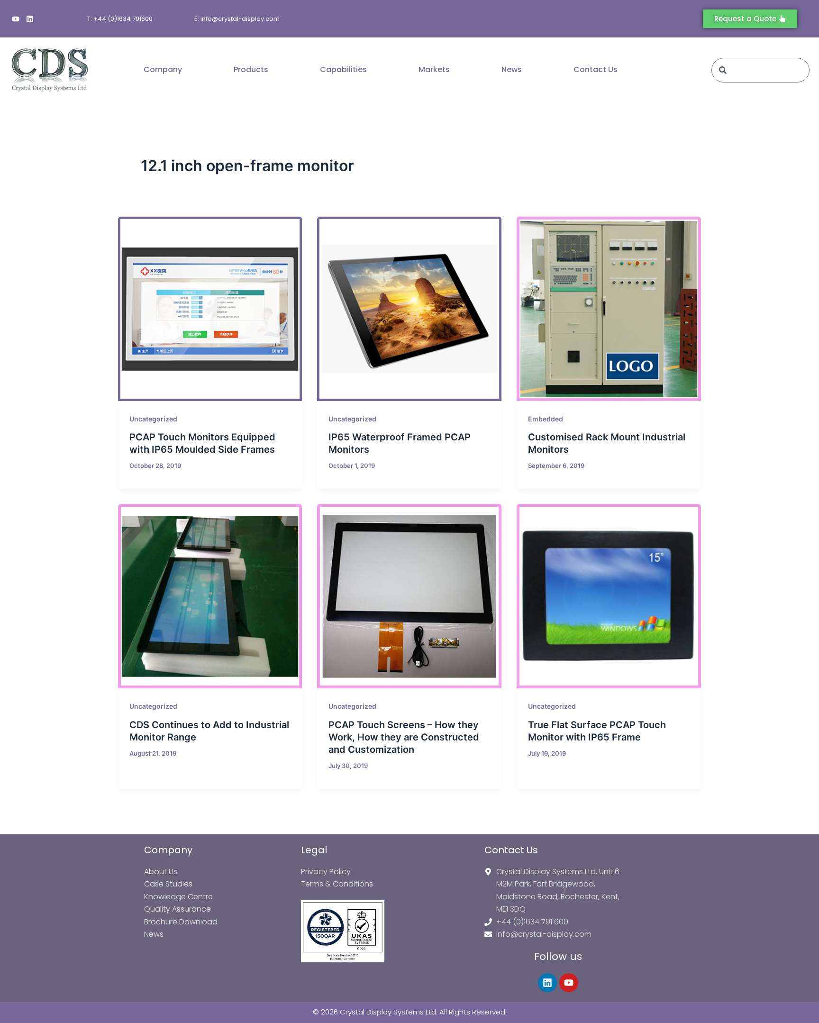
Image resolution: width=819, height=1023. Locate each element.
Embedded (545, 419)
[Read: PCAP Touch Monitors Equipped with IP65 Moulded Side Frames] (210, 309)
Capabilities (343, 69)
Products (251, 69)
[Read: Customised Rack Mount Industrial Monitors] (609, 309)
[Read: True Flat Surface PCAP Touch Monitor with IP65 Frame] (609, 596)
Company (163, 69)
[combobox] (760, 70)
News (511, 69)
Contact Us (595, 69)
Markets (434, 69)
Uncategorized (153, 419)
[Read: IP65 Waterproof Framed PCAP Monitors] (409, 309)
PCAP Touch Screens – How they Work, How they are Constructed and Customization (403, 737)
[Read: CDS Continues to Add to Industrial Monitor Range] (210, 596)
